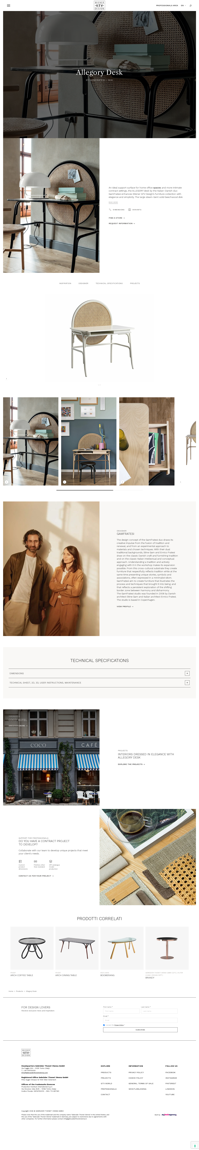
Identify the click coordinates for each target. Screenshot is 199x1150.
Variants (136, 210)
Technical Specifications (109, 283)
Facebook (170, 1072)
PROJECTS (106, 1078)
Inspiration (65, 283)
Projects (135, 283)
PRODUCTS (106, 1072)
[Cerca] (190, 5)
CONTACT (105, 1094)
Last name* (146, 1007)
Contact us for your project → (36, 876)
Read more (113, 202)
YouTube (169, 1094)
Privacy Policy (119, 1025)
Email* (106, 1016)
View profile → (125, 606)
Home (11, 991)
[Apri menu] (9, 5)
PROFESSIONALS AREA (167, 5)
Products (19, 991)
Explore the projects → (131, 764)
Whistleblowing (137, 1089)
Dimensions (118, 210)
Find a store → (117, 218)
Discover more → (18, 726)
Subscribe (140, 1030)
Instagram (171, 1078)
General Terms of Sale (141, 1083)
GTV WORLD (106, 1083)
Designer (83, 283)
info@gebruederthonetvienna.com (34, 1073)
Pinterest (170, 1083)
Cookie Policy (136, 1078)
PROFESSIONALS (109, 1089)
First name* (108, 1007)
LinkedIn (170, 1089)
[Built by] (169, 1115)
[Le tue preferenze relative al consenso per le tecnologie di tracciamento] (195, 1146)
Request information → (122, 223)
